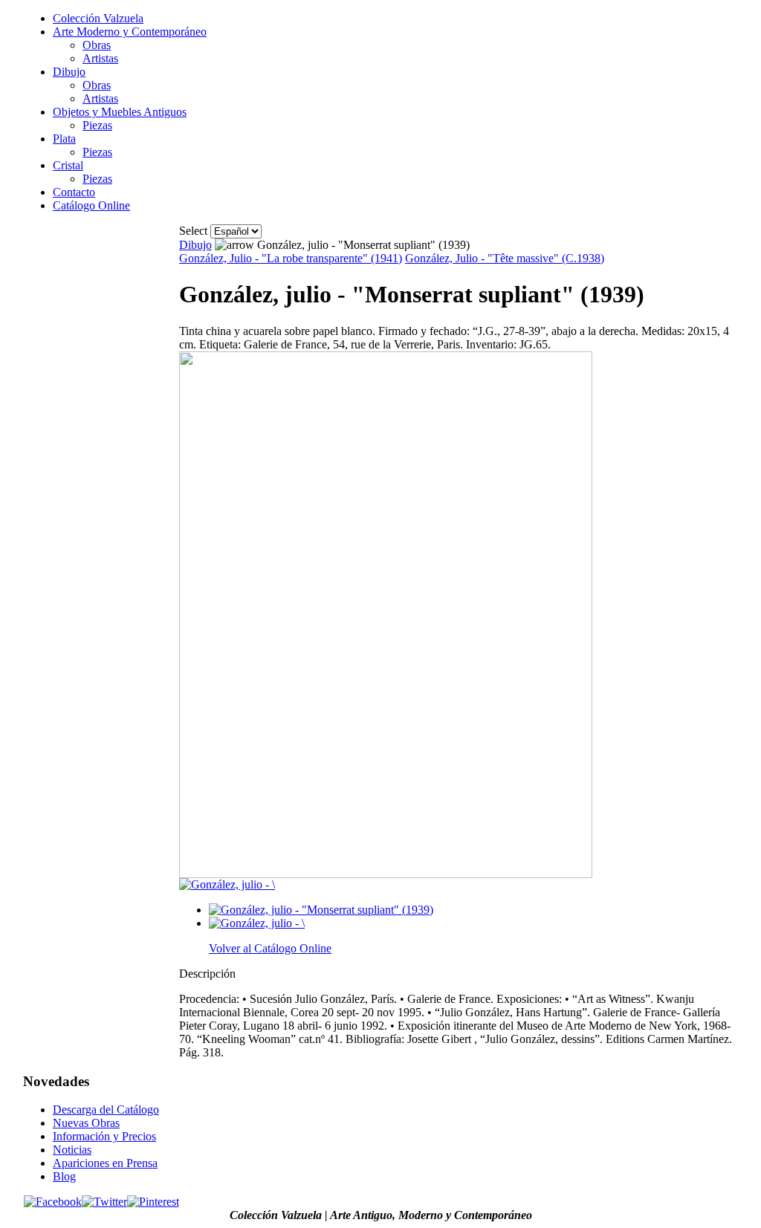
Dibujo (195, 244)
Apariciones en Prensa (105, 1163)
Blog (64, 1176)
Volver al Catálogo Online (270, 948)
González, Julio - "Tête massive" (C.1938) (504, 258)
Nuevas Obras (86, 1123)
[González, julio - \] (227, 884)
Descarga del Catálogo (106, 1109)
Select (193, 230)
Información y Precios (104, 1136)
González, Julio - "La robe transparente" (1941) (290, 258)
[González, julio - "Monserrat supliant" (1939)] (385, 874)
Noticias (72, 1149)
